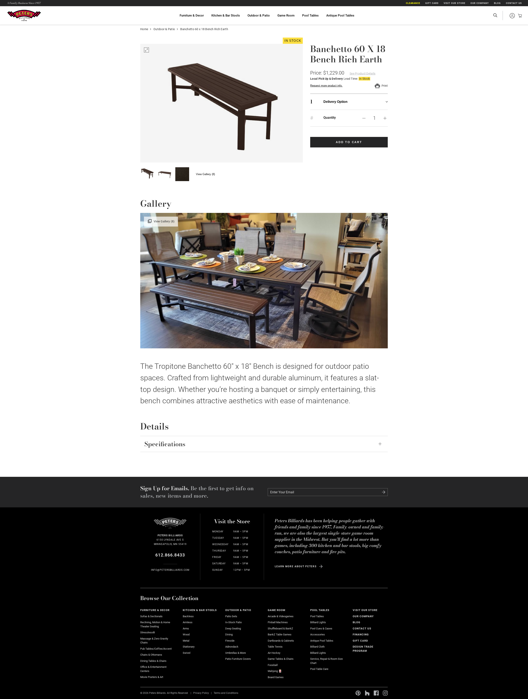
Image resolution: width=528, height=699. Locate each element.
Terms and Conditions (226, 693)
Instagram (385, 693)
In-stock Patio (233, 622)
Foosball (273, 665)
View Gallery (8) (205, 174)
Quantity (329, 118)
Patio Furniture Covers (238, 658)
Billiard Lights (318, 622)
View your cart (519, 16)
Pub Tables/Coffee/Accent (156, 648)
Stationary (188, 646)
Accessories (317, 634)
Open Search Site (495, 15)
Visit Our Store (454, 3)
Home (144, 29)
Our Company (479, 3)
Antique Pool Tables (340, 15)
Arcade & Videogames (280, 616)
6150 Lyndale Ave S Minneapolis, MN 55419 (170, 540)
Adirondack (231, 646)
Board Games (276, 677)
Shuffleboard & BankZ (280, 628)
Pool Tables (310, 15)
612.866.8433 (170, 555)
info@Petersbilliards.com (170, 569)
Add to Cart (349, 142)
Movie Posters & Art (151, 677)
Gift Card (431, 3)
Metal (186, 640)
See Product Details (362, 73)
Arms (186, 628)
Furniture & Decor (192, 15)
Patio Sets (231, 616)
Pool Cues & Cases (321, 628)
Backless (188, 616)
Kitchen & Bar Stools (225, 15)
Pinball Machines (278, 622)
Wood (186, 634)
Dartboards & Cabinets (281, 640)
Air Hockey (274, 652)
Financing (361, 634)
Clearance (413, 3)
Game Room (286, 15)
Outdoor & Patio (259, 15)
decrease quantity (364, 118)
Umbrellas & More (235, 652)
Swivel (186, 652)
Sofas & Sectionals (151, 616)
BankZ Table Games (279, 634)
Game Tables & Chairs (280, 658)
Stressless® (147, 632)
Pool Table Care (319, 669)
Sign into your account (512, 16)
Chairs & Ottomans (151, 654)
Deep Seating (233, 628)
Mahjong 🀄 (275, 671)
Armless (187, 622)
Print (385, 85)
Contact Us (514, 3)
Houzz (367, 693)
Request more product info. (326, 85)
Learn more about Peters (296, 566)
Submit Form (384, 492)
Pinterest (358, 693)
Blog (497, 3)
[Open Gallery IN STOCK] (221, 103)
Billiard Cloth (317, 646)
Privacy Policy (201, 693)
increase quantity (385, 118)
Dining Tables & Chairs (153, 660)
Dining (229, 634)
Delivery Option (329, 102)
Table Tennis (275, 646)
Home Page (24, 15)
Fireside (230, 640)
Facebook (376, 693)
